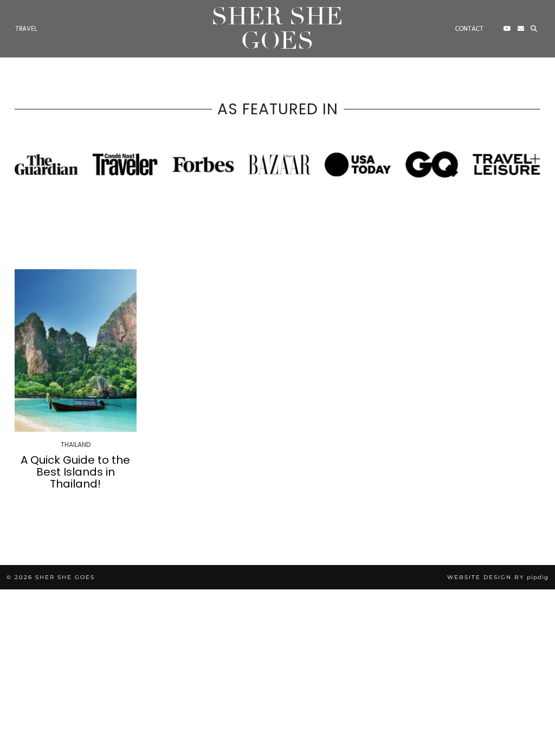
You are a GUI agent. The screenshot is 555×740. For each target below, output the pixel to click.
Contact (469, 29)
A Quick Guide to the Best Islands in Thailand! (75, 471)
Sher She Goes (277, 28)
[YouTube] (507, 28)
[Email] (521, 28)
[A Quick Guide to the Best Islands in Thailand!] (76, 350)
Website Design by (497, 577)
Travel (26, 29)
